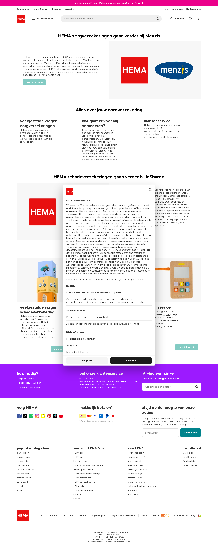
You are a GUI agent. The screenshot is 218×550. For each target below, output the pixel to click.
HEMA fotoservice (82, 478)
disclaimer (68, 515)
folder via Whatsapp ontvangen (88, 465)
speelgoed (22, 482)
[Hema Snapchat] (43, 416)
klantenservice (135, 478)
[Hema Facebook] (19, 416)
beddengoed (23, 465)
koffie (19, 490)
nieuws (76, 498)
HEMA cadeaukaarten (84, 482)
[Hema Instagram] (37, 416)
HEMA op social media (84, 469)
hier (168, 314)
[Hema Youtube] (61, 416)
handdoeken (23, 473)
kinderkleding (23, 457)
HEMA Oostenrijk (189, 465)
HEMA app (78, 453)
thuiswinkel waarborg (184, 515)
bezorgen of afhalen (30, 382)
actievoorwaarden (137, 482)
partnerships (134, 490)
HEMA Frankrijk (188, 461)
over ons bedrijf (136, 453)
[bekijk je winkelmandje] (197, 18)
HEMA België (187, 453)
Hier (166, 131)
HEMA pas (78, 457)
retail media (134, 494)
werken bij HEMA (136, 457)
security (82, 515)
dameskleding (24, 453)
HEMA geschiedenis (138, 469)
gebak (20, 486)
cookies (145, 515)
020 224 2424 (86, 378)
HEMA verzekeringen (83, 490)
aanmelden (190, 432)
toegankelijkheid (99, 515)
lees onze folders (81, 461)
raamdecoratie (24, 478)
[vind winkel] (197, 387)
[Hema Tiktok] (55, 416)
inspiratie (77, 494)
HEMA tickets (79, 486)
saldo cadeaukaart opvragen (142, 486)
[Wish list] (190, 18)
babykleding (23, 461)
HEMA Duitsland (188, 457)
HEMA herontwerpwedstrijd (86, 473)
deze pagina (35, 139)
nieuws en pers (135, 465)
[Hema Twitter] (25, 416)
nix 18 (156, 515)
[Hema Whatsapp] (31, 416)
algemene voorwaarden (124, 515)
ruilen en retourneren (30, 387)
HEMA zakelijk (135, 473)
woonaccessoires (25, 469)
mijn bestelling (26, 378)
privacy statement (49, 515)
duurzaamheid (135, 461)
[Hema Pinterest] (49, 416)
